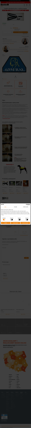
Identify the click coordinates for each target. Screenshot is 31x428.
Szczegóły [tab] (15, 206)
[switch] (12, 219)
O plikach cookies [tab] (25, 206)
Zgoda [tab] (5, 206)
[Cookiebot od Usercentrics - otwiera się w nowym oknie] (26, 204)
